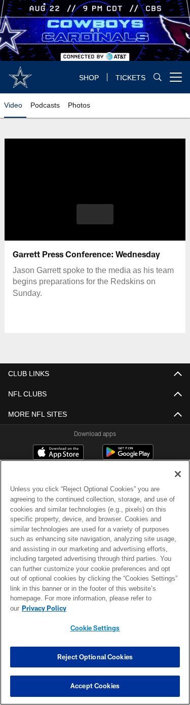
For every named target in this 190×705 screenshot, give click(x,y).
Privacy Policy (122, 608)
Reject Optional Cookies (95, 657)
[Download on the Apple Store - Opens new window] (58, 453)
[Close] (178, 484)
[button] (95, 214)
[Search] (158, 77)
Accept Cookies (95, 686)
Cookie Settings (95, 628)
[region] (95, 587)
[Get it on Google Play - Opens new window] (128, 457)
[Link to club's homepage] (20, 73)
